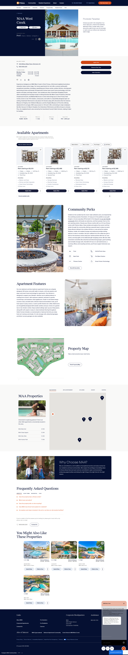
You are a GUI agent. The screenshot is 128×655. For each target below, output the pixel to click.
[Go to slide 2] (90, 557)
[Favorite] (17, 80)
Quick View (29, 569)
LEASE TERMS (26, 493)
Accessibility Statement (38, 639)
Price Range (97, 144)
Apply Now (96, 62)
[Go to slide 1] (62, 557)
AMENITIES (19, 493)
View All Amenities (75, 268)
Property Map (50, 7)
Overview (19, 7)
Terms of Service (27, 639)
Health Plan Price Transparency (50, 639)
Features (42, 7)
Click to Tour (40, 569)
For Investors (43, 620)
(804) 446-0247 (23, 66)
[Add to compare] (21, 80)
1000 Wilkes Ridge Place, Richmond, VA (29, 64)
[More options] (47, 569)
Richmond (20, 13)
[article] (37, 556)
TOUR (40, 493)
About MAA (19, 620)
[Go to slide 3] (91, 557)
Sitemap (60, 639)
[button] (84, 419)
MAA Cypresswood (37, 632)
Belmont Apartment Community (52, 632)
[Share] (25, 80)
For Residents (44, 623)
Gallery (35, 27)
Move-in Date (86, 144)
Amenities (35, 7)
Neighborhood (58, 7)
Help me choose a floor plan (24, 144)
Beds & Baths (75, 144)
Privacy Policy (20, 639)
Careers (61, 3)
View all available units (23, 196)
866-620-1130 (94, 620)
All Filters (108, 144)
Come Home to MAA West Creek (70, 632)
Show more (22, 186)
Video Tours (23, 27)
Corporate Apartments (23, 623)
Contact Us (34, 524)
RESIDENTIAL (34, 493)
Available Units (26, 7)
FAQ (65, 7)
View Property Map (75, 364)
